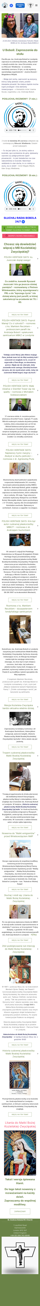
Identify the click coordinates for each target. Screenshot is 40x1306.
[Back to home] (5, 5)
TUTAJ (34, 935)
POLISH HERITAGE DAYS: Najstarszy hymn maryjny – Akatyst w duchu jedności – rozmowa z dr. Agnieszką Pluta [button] (18, 454)
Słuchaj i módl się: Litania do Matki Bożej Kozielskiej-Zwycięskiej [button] (18, 898)
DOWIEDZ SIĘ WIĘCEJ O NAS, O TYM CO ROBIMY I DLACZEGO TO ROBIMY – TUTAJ (21, 228)
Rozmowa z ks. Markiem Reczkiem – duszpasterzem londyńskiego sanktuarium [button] (18, 608)
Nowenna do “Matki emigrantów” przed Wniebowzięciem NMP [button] (18, 835)
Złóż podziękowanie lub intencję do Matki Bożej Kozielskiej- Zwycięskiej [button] (18, 949)
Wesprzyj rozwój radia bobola (21, 236)
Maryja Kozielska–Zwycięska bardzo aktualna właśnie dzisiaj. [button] (18, 707)
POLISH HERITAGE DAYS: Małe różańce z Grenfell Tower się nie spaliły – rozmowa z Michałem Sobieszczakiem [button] (18, 390)
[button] (36, 5)
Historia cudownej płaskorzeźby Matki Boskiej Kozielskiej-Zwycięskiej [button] (18, 1053)
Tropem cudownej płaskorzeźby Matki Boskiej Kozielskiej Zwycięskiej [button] (18, 755)
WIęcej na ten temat (20, 315)
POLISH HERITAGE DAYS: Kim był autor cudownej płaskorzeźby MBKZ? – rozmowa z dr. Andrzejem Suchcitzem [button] (18, 525)
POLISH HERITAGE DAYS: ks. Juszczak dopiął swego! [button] (18, 258)
